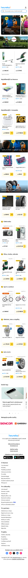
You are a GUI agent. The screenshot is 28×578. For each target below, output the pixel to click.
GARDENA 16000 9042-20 (21, 273)
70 (20, 373)
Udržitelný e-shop (5, 545)
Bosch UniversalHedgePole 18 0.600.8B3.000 (7, 64)
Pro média (3, 474)
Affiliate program (5, 524)
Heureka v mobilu (5, 491)
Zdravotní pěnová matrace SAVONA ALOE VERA (7, 96)
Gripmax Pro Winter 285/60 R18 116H (6, 208)
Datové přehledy (5, 522)
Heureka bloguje (5, 476)
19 (7, 67)
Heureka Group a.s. (17, 557)
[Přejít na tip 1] (9, 413)
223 (21, 98)
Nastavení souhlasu (6, 498)
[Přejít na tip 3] (15, 413)
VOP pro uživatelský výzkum (8, 504)
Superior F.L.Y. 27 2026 (21, 305)
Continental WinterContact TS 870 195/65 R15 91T (21, 370)
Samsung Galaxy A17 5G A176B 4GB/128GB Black (21, 96)
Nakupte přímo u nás (6, 496)
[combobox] (14, 11)
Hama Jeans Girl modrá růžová (7, 168)
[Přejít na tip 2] (12, 413)
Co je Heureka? (4, 465)
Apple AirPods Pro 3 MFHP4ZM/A (7, 127)
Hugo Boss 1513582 (20, 337)
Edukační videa (4, 526)
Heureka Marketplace (6, 517)
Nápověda (3, 528)
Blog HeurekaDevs (5, 478)
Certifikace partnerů (6, 541)
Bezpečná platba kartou (7, 502)
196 (8, 275)
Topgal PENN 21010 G (21, 167)
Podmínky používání (6, 470)
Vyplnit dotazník (14, 451)
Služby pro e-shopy (5, 515)
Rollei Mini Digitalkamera (5, 240)
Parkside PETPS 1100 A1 (7, 273)
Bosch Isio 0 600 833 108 (20, 64)
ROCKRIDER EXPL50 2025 (6, 305)
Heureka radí (4, 493)
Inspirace (3, 543)
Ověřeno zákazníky (5, 535)
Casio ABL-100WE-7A (7, 337)
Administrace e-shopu (6, 511)
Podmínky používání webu (18, 559)
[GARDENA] (20, 423)
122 (8, 129)
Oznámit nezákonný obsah (7, 481)
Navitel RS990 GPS (6, 370)
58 (7, 98)
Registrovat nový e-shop (7, 513)
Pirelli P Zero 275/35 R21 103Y (20, 208)
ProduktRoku (4, 539)
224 (21, 243)
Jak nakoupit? (4, 489)
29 (20, 67)
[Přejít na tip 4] (18, 413)
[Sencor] (6, 423)
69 (7, 373)
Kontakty (3, 467)
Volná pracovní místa (6, 472)
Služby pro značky (5, 519)
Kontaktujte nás (14, 446)
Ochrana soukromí (5, 500)
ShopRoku (3, 537)
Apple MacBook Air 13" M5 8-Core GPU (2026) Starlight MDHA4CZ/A (21, 127)
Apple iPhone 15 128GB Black (21, 240)
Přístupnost (4, 483)
